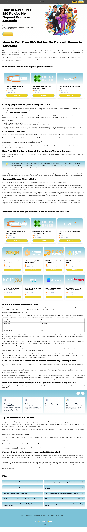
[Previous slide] (78, 393)
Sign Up (81, 1)
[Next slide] (83, 393)
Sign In (74, 1)
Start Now (7, 34)
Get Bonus (17, 95)
